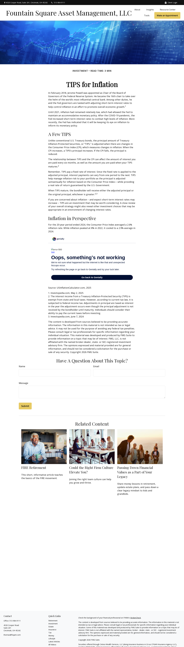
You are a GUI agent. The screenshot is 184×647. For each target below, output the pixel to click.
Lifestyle (51, 638)
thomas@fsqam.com (12, 635)
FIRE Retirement (33, 467)
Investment (53, 623)
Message (23, 383)
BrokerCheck (135, 618)
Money (51, 635)
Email (96, 366)
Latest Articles (54, 641)
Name (22, 366)
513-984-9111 (59, 2)
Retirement (52, 620)
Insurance (52, 629)
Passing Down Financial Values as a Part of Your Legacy (135, 472)
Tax (49, 632)
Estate (51, 626)
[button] (137, 9)
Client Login (172, 2)
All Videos (52, 644)
